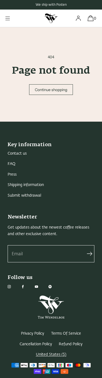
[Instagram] (14, 287)
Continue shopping (51, 89)
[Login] (78, 18)
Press (12, 174)
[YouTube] (41, 287)
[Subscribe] (87, 253)
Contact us (17, 153)
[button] (90, 18)
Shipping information (26, 184)
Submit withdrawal (24, 195)
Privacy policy (32, 333)
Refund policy (70, 344)
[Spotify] (54, 287)
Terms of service (66, 333)
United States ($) (51, 354)
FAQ (12, 163)
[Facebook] (27, 287)
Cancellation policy (36, 344)
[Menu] (11, 18)
